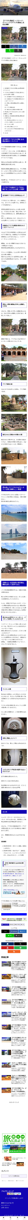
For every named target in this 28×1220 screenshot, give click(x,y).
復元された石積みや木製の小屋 (14, 109)
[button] (18, 50)
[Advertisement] (14, 1117)
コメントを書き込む (14, 1176)
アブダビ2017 (6, 924)
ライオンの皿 (10, 124)
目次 (12, 85)
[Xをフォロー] (20, 943)
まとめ (6, 133)
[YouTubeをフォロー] (7, 947)
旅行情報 (18, 924)
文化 (23, 924)
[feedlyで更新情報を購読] (20, 947)
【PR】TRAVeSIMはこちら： (11, 890)
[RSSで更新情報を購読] (14, 951)
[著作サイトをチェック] (7, 943)
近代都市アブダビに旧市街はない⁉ (15, 96)
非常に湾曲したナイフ (12, 126)
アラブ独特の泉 (11, 107)
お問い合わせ (5, 1207)
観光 (13, 924)
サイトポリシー (5, 1205)
